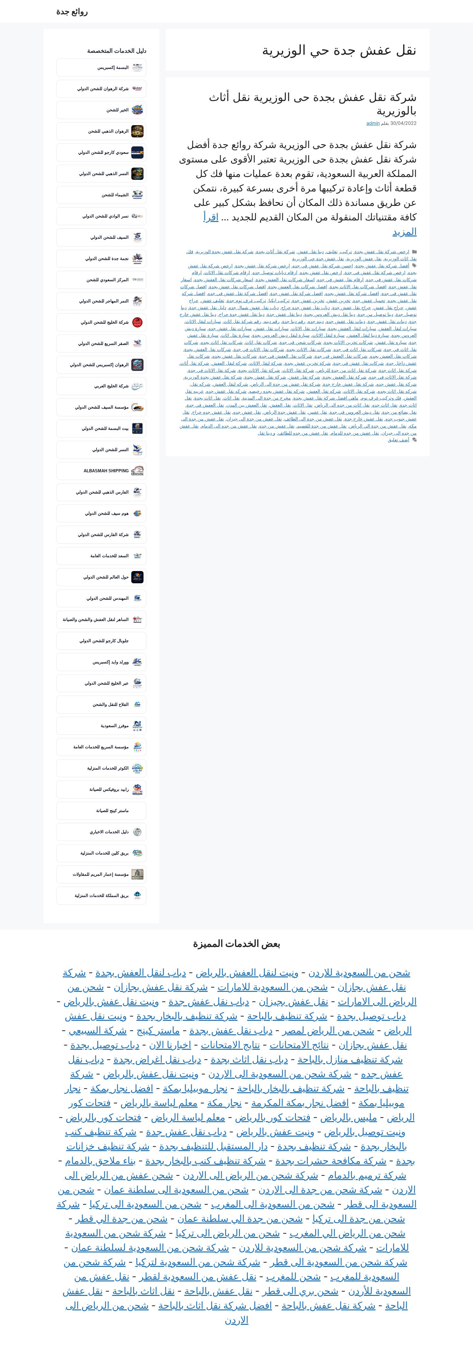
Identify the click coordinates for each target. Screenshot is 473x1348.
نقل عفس (317, 412)
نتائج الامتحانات (299, 1044)
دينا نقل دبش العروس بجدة (329, 314)
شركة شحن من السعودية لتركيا (197, 1262)
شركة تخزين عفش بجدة (308, 363)
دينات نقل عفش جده (345, 321)
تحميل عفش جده (369, 300)
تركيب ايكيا (279, 300)
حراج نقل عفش (388, 307)
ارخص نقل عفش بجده (321, 272)
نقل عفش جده (247, 412)
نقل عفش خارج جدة (364, 418)
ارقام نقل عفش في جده (340, 279)
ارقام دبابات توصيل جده (275, 272)
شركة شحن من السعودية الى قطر (338, 1262)
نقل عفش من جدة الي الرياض (377, 426)
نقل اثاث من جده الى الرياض (342, 405)
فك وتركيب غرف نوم (381, 398)
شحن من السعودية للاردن (359, 972)
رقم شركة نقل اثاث (242, 321)
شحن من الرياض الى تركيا (228, 1233)
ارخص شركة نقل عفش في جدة (375, 272)
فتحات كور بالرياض (273, 1117)
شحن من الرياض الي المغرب (347, 1233)
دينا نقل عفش (311, 251)
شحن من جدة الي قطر (121, 1218)
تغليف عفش (212, 300)
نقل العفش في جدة (205, 405)
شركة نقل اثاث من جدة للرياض (346, 370)
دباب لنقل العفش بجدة (141, 972)
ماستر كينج (158, 1030)
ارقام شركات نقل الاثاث (227, 272)
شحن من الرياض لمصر (328, 1030)
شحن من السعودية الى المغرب (273, 1204)
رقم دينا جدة (293, 321)
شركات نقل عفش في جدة (358, 363)
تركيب (346, 251)
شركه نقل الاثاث (359, 391)
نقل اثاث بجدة (207, 398)
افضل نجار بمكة (121, 1088)
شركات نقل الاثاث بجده (309, 349)
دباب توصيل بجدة (371, 1015)
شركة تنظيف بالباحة (287, 1015)
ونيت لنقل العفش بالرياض (247, 972)
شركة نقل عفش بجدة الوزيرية (225, 251)
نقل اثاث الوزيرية (400, 258)
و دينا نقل (266, 433)
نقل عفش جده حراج (211, 412)
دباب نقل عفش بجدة (231, 1030)
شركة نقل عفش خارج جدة (348, 384)
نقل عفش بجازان (373, 1044)
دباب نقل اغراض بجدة (157, 1059)
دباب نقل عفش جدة (209, 1001)
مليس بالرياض (348, 1117)
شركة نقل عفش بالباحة (329, 1305)
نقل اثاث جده (384, 405)
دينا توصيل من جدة (375, 314)
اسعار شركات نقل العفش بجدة (285, 279)
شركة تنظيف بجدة (314, 1146)
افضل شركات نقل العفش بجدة (297, 286)
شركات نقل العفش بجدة (207, 349)
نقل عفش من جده (276, 426)
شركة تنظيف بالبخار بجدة (186, 1015)
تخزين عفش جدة (308, 300)
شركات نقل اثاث (261, 342)
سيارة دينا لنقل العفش (368, 335)
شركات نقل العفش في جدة (285, 356)
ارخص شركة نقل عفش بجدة (382, 251)
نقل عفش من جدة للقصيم (322, 426)
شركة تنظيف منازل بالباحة (350, 1059)
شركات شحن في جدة (300, 342)
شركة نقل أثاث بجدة (275, 251)
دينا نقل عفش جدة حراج (241, 314)
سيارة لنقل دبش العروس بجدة (281, 335)
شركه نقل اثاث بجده (397, 391)
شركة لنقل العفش (229, 363)
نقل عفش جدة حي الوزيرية (318, 258)
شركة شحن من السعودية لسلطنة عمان (150, 1247)
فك (190, 251)
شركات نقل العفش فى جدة (341, 356)
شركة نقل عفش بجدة (265, 377)
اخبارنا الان (170, 1044)
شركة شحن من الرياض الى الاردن (250, 1175)
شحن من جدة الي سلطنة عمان (240, 1218)
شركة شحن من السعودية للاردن (302, 1247)
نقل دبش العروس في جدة (355, 412)
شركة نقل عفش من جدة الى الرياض (285, 384)
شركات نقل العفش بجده (393, 356)
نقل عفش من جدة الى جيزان (254, 418)
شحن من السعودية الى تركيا (145, 1204)
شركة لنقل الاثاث (265, 363)
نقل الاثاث (302, 405)
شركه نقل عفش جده (226, 391)
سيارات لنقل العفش (398, 328)
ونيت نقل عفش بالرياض (111, 1001)
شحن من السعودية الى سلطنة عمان (176, 1189)
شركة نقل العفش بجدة (344, 377)
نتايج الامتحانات (230, 1044)
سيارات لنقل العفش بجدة (352, 328)
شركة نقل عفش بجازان (161, 987)
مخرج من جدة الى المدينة (266, 398)
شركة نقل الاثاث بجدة (259, 370)
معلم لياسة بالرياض (159, 1102)
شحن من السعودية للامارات (273, 987)
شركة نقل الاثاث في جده (393, 377)
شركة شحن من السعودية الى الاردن (279, 1073)
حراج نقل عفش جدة (351, 307)
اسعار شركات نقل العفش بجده (223, 279)
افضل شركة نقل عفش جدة (296, 293)
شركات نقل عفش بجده (234, 356)
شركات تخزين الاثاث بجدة (348, 342)
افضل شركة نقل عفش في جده (238, 293)
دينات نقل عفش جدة (387, 321)
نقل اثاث (231, 398)
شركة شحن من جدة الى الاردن (320, 1189)
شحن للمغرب (293, 1276)
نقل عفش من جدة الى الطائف (313, 418)
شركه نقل (200, 384)
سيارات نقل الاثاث (308, 328)
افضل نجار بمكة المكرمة (300, 1102)
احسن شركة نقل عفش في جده (322, 265)
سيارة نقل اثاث (235, 335)
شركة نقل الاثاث (298, 370)
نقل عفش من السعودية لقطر (197, 1276)
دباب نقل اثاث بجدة (249, 1059)
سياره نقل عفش (391, 342)
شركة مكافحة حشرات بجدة (330, 1160)
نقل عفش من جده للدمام (355, 433)
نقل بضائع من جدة (399, 412)
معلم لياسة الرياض (188, 1117)
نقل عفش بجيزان (293, 1001)
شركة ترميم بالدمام (367, 1175)
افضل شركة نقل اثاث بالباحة (215, 1305)
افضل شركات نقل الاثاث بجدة (358, 286)
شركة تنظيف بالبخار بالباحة (291, 1088)
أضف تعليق (398, 439)
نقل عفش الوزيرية (364, 258)
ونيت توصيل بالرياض (364, 1131)
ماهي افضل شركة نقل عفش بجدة (325, 398)
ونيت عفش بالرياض (275, 1131)
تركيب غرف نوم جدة (246, 300)
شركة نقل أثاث (194, 363)
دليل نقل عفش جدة (207, 307)
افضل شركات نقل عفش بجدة (237, 286)
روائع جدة (72, 11)
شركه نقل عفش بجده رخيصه (277, 391)
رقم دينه (272, 321)
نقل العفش (280, 405)
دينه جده (316, 321)
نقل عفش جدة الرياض (285, 412)
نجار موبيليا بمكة (195, 1088)
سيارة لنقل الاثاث (328, 335)
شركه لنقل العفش (230, 384)
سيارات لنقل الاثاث (203, 321)
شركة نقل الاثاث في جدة (212, 370)
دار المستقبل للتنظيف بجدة (213, 1146)
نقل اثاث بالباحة (143, 1291)
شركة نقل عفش (304, 377)
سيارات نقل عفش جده (230, 328)
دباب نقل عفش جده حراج (305, 307)
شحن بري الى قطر (300, 1291)
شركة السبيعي (98, 1030)
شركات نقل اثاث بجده (222, 342)
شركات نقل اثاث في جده (358, 349)
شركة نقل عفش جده (396, 384)
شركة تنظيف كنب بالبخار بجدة (205, 1160)
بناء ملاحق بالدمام (100, 1160)
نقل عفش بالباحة (218, 1291)
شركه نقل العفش (324, 391)
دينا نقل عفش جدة (284, 314)
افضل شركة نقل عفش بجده (352, 293)
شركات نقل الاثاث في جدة (259, 349)
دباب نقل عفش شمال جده (254, 307)
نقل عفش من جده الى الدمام (229, 426)
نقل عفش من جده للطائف (303, 433)
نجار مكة (224, 1102)
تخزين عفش (338, 300)
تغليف (332, 251)
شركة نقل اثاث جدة (398, 370)
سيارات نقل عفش (271, 328)
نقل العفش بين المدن (247, 405)
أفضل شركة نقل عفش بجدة (382, 265)
